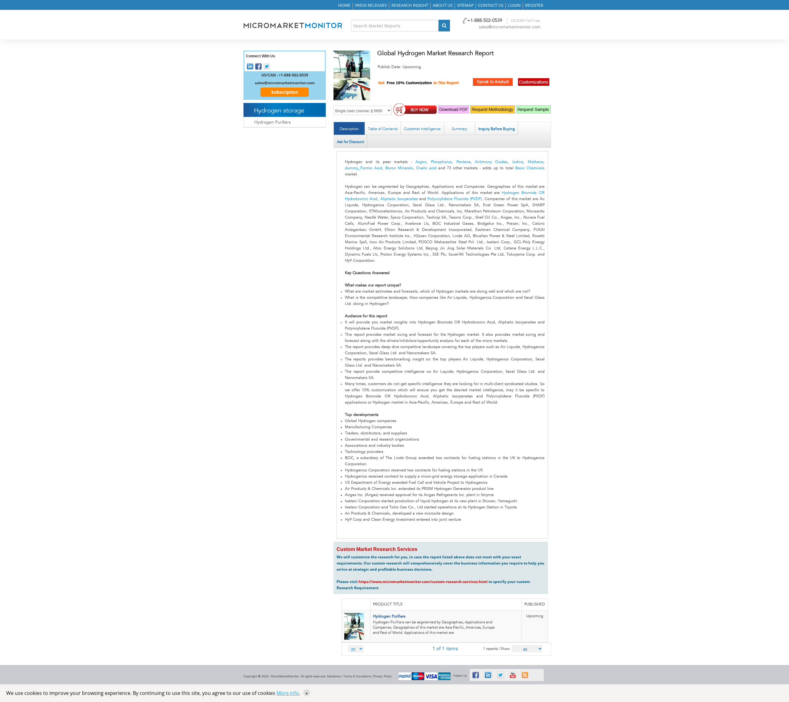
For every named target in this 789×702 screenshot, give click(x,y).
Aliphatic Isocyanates (399, 199)
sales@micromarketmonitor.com (510, 27)
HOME (344, 6)
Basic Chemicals (530, 168)
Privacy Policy (382, 676)
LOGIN (514, 6)
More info (287, 693)
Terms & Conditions (357, 676)
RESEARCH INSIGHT (409, 6)
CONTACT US (490, 6)
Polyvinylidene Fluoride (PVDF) (454, 199)
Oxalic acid (426, 168)
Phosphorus (441, 162)
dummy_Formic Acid (363, 168)
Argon (421, 162)
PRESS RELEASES (371, 6)
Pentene (463, 162)
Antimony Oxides (491, 162)
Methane (535, 162)
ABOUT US (442, 6)
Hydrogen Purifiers (389, 616)
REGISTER (534, 6)
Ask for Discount (350, 142)
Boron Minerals (399, 168)
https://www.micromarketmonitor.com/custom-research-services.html (423, 581)
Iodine (517, 162)
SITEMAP (465, 6)
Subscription (284, 92)
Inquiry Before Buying (496, 129)
